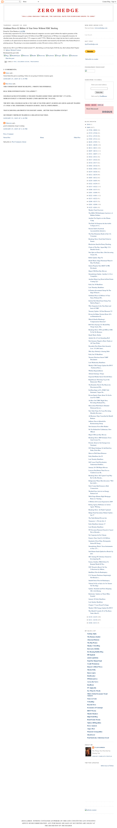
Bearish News (91, 704)
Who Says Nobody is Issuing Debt (99, 351)
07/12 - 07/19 (93, 136)
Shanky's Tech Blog (93, 646)
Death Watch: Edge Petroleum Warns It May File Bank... (100, 262)
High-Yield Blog (92, 717)
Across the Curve (92, 682)
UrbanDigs (90, 702)
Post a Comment (8, 134)
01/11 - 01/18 (93, 620)
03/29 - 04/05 (93, 181)
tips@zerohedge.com (91, 44)
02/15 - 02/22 (93, 198)
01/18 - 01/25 (93, 617)
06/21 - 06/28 (93, 145)
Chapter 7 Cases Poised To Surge (99, 605)
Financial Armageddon (94, 731)
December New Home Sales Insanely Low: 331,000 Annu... (100, 347)
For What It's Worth (93, 691)
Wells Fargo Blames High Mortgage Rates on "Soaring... (100, 497)
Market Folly (91, 670)
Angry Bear (91, 729)
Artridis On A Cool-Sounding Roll (99, 338)
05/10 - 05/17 (93, 163)
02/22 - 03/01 (93, 195)
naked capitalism (92, 658)
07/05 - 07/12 (93, 139)
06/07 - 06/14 (93, 151)
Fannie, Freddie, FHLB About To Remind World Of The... (99, 563)
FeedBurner (103, 96)
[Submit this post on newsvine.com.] (41, 55)
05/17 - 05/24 (93, 160)
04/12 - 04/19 (93, 175)
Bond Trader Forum (93, 719)
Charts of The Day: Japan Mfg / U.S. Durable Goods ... (100, 248)
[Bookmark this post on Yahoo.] (65, 55)
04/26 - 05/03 (93, 169)
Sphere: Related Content (13, 50)
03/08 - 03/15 (93, 189)
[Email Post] (5, 61)
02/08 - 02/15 (93, 201)
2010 (88, 124)
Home (42, 137)
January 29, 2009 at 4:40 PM (15, 118)
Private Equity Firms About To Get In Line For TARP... (100, 396)
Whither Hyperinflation (96, 371)
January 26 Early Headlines (97, 599)
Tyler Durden (99, 747)
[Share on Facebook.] (50, 55)
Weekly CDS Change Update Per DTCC (101, 608)
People (87, 105)
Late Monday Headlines (96, 527)
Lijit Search (88, 35)
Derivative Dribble (93, 649)
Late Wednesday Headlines (97, 362)
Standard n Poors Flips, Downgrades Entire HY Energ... (100, 542)
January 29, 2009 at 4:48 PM (15, 129)
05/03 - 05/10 (93, 166)
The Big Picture (92, 643)
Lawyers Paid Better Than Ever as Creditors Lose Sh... (99, 471)
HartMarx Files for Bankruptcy (98, 572)
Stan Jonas (9, 84)
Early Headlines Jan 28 (96, 456)
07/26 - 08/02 (93, 130)
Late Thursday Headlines (96, 287)
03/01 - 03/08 (93, 192)
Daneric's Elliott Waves (94, 667)
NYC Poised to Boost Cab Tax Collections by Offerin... (98, 568)
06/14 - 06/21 (93, 148)
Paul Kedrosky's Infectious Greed (98, 738)
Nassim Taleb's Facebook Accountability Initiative (97, 230)
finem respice (91, 673)
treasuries (34, 61)
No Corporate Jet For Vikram (97, 535)
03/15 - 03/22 (93, 187)
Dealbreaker (91, 676)
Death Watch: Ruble (95, 335)
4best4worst (91, 735)
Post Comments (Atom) (19, 142)
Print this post (10, 58)
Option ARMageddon (94, 723)
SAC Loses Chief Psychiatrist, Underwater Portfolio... (98, 463)
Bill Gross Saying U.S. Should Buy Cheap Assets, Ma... (99, 326)
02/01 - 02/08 (93, 204)
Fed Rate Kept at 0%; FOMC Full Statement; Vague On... (99, 391)
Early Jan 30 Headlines (96, 284)
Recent (94, 105)
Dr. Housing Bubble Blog (95, 652)
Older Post (77, 137)
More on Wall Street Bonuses (97, 453)
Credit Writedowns (93, 664)
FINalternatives (92, 679)
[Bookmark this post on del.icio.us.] (25, 55)
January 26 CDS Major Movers (98, 467)
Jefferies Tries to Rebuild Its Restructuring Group (97, 422)
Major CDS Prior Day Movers (98, 271)
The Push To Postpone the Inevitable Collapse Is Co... (100, 224)
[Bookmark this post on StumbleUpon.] (15, 55)
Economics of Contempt (95, 707)
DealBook (90, 685)
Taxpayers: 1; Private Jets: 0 (97, 521)
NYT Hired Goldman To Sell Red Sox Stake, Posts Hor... (100, 449)
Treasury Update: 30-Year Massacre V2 (100, 311)
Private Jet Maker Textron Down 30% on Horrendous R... (100, 315)
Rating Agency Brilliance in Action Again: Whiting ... (100, 506)
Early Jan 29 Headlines (96, 354)
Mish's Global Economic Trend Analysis (97, 695)
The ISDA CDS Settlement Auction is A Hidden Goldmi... (101, 214)
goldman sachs (23, 61)
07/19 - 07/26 (93, 133)
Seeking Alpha (92, 634)
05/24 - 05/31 (93, 157)
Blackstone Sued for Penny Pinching (100, 244)
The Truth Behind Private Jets (98, 518)
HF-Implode (91, 655)
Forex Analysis (92, 726)
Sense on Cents (92, 699)
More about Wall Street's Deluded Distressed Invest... (99, 407)
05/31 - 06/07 (93, 154)
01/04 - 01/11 (93, 623)
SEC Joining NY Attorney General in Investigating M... (100, 558)
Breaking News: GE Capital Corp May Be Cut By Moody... (100, 476)
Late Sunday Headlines (96, 602)
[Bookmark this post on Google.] (58, 55)
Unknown (9, 123)
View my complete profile (102, 756)
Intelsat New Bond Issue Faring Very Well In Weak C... (100, 302)
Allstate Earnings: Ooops (96, 374)
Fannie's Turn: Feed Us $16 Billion (99, 538)
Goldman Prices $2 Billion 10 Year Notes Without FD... (99, 296)
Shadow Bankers (92, 714)
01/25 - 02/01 (93, 207)
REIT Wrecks (91, 711)
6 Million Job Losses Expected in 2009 (101, 502)
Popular (100, 105)
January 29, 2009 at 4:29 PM (15, 79)
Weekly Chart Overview (96, 210)
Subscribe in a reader (91, 59)
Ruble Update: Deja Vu (96, 258)
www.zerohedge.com (101, 28)
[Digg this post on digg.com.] (6, 55)
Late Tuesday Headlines (96, 459)
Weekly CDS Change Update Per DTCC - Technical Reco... (101, 366)
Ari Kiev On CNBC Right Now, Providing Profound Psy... (98, 401)
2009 (88, 127)
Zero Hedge (58, 10)
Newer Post (6, 137)
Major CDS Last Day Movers (97, 435)
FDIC (15, 61)
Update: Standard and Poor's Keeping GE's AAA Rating (100, 590)
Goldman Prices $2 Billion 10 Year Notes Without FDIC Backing (30, 28)
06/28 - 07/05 (93, 142)
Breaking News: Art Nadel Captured (100, 510)
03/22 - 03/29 (93, 184)
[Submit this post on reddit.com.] (33, 55)
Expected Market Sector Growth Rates (100, 377)
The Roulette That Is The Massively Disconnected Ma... (100, 386)
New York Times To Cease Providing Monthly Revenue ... (100, 412)
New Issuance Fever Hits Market (98, 426)
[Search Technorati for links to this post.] (73, 55)
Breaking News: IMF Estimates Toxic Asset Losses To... (100, 439)
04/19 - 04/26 (93, 172)
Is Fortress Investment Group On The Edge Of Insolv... (100, 291)
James (7, 73)
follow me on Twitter (107, 766)
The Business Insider (94, 637)
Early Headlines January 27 (97, 524)
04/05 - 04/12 (93, 178)
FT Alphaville (91, 688)
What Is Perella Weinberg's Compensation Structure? (97, 320)
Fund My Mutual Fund (94, 661)
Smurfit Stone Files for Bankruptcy (99, 580)
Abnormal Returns (93, 640)
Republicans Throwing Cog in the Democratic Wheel (99, 381)
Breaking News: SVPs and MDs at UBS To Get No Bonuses (101, 331)
